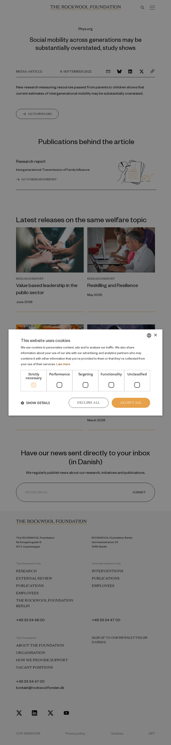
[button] (35, 402)
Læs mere (63, 364)
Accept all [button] (131, 403)
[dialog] (85, 372)
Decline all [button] (88, 403)
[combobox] (149, 335)
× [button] (155, 335)
